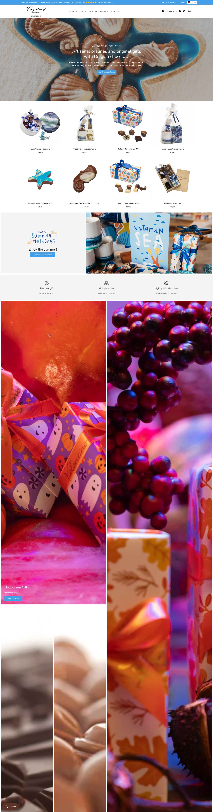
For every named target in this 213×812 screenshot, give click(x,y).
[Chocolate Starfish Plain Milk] (40, 178)
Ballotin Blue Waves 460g (128, 149)
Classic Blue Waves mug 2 (172, 149)
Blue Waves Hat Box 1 (40, 149)
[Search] (184, 11)
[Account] (179, 11)
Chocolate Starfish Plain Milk (40, 203)
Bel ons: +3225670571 (170, 2)
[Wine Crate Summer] (172, 178)
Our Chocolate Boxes (106, 72)
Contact (182, 2)
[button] (192, 2)
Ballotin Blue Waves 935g (128, 203)
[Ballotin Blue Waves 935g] (128, 178)
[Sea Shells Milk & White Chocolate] (84, 178)
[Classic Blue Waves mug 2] (172, 123)
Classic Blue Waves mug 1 (84, 149)
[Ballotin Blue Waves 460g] (128, 123)
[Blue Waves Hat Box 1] (40, 123)
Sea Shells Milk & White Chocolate (84, 203)
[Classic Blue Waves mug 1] (84, 123)
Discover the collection (43, 255)
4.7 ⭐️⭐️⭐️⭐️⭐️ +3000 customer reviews (97, 2)
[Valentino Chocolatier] (36, 11)
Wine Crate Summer (172, 203)
